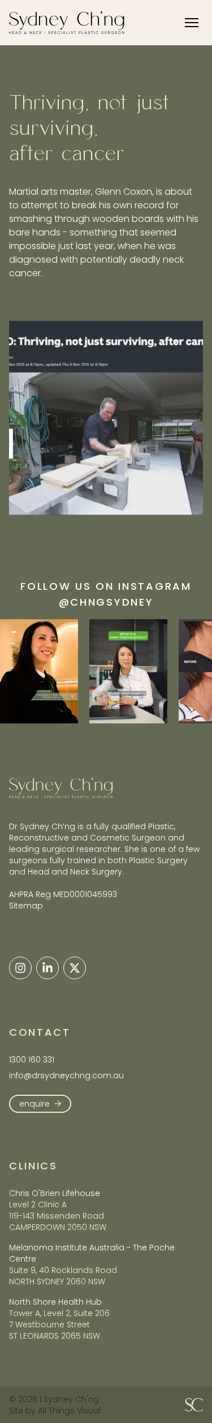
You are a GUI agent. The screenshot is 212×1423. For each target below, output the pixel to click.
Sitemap (26, 905)
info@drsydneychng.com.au (66, 1075)
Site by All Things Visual (55, 1410)
